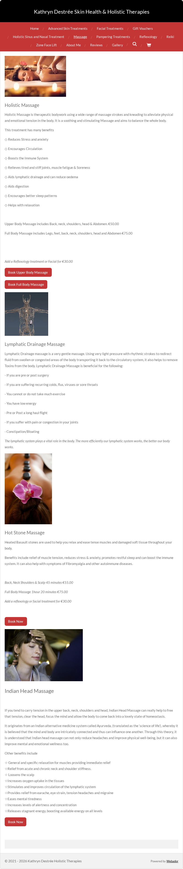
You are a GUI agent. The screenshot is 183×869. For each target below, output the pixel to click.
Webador (172, 861)
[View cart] (149, 45)
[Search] (135, 44)
